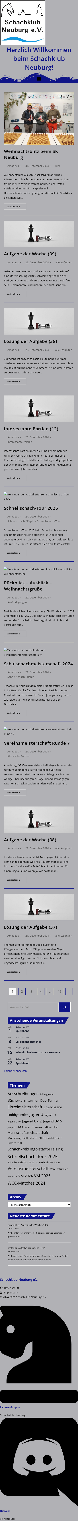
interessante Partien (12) (31, 429)
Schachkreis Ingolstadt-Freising (35, 1149)
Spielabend (22, 1031)
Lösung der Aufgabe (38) (30, 341)
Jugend (36, 1114)
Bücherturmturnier (23, 1100)
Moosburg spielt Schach (22, 1138)
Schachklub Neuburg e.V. (19, 1279)
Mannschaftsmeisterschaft (28, 1132)
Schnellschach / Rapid (20, 521)
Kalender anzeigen (15, 1071)
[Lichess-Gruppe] (39, 1402)
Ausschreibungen (23, 1093)
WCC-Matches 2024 (26, 1183)
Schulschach (42, 1162)
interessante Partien (19, 442)
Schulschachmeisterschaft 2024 (38, 664)
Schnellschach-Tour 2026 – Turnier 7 (38, 1052)
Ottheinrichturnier (50, 1138)
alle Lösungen (63, 350)
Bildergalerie (46, 1094)
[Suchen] (65, 1007)
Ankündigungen (17, 602)
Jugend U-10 (14, 1121)
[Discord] (39, 1505)
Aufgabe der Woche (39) (30, 254)
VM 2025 (42, 1175)
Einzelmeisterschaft (25, 1106)
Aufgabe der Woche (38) (30, 840)
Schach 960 (15, 1143)
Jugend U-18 (15, 1127)
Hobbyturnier (18, 1115)
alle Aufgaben (63, 262)
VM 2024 (25, 1175)
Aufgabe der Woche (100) (34, 1225)
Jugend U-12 (32, 1121)
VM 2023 (12, 1176)
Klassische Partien (18, 756)
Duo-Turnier (49, 1100)
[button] (39, 79)
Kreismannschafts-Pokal (41, 1127)
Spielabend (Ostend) (28, 1041)
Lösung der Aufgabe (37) (30, 927)
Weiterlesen (16, 207)
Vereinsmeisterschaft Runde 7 (37, 743)
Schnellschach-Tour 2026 (21, 1162)
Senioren (55, 1162)
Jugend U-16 (52, 1121)
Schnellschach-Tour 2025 (31, 508)
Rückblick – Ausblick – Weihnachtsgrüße (28, 586)
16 (59, 991)
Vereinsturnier (59, 1169)
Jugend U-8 (50, 1115)
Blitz (58, 166)
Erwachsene (53, 1107)
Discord (5, 1511)
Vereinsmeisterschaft (28, 1168)
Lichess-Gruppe (10, 1407)
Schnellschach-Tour (49, 521)
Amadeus (13, 166)
